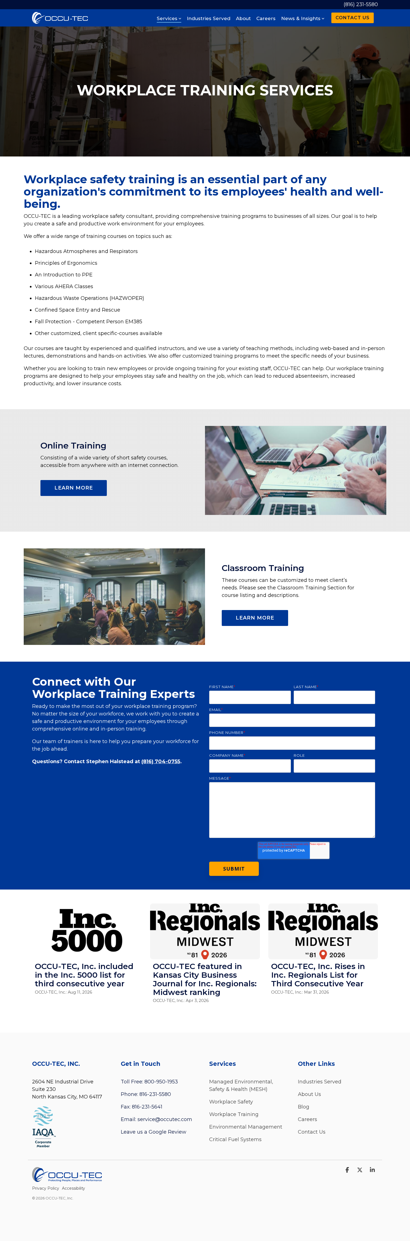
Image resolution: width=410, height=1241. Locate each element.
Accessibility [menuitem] (73, 1188)
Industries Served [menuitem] (319, 1082)
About (243, 18)
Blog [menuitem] (303, 1107)
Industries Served (208, 18)
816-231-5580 (155, 1094)
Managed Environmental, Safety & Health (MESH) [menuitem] (241, 1085)
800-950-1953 (161, 1082)
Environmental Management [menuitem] (245, 1127)
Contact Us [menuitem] (311, 1132)
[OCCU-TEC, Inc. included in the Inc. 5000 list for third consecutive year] (87, 931)
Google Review (167, 1132)
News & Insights (300, 18)
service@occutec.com (165, 1119)
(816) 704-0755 (160, 761)
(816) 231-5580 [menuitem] (361, 4)
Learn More (73, 488)
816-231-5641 (147, 1107)
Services (167, 18)
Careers (266, 18)
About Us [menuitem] (309, 1094)
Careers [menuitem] (307, 1119)
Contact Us (353, 17)
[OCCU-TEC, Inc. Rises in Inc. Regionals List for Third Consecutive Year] (323, 931)
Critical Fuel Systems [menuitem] (235, 1139)
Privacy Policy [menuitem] (45, 1188)
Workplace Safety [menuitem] (231, 1102)
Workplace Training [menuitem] (234, 1114)
